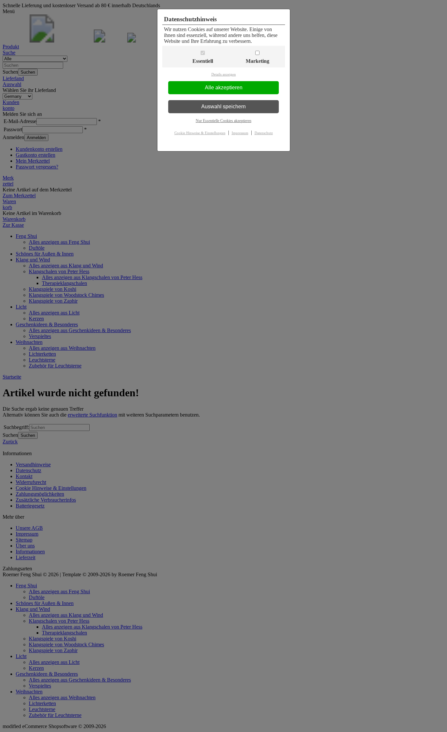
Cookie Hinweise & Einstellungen (199, 133)
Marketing (257, 61)
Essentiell (202, 61)
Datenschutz (264, 133)
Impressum (240, 133)
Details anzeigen (223, 74)
